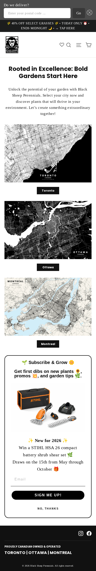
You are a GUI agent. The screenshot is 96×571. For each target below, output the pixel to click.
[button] (88, 13)
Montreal (48, 344)
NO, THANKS (48, 508)
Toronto (48, 190)
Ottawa (48, 267)
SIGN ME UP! (48, 495)
